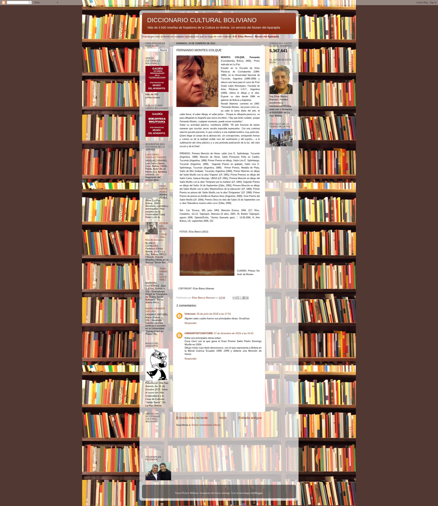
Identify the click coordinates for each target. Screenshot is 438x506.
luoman (226, 493)
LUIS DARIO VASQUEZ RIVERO (155, 156)
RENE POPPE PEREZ (163, 189)
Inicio (223, 418)
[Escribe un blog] (237, 298)
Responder (191, 323)
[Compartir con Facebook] (244, 298)
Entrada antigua (250, 418)
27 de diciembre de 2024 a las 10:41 (234, 333)
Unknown (190, 314)
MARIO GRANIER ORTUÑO (155, 310)
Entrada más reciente (192, 418)
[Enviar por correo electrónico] (234, 298)
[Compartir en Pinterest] (247, 298)
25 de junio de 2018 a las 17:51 (214, 314)
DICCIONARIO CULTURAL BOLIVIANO (202, 20)
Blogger (258, 493)
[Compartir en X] (240, 298)
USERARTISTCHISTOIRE (199, 333)
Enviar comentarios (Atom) (206, 425)
